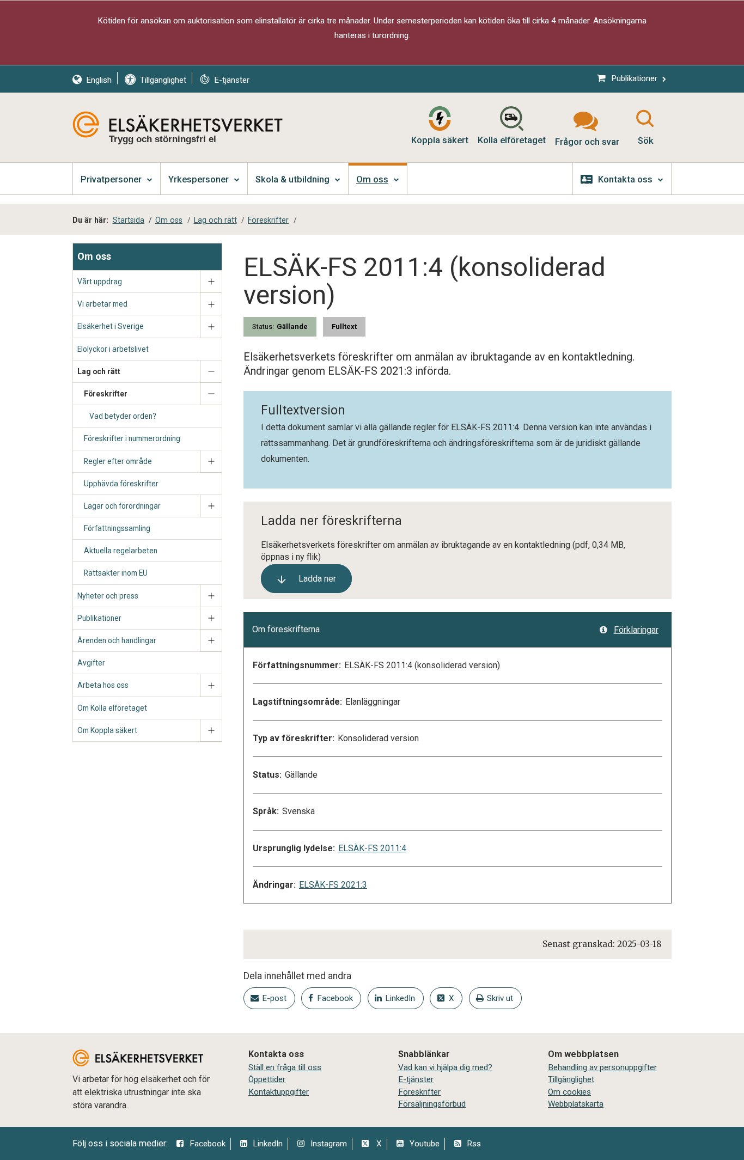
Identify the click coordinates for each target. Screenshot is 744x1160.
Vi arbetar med (102, 304)
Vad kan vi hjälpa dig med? (445, 1067)
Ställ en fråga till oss (284, 1067)
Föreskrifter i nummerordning (132, 438)
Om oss (94, 256)
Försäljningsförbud (432, 1104)
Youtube (425, 1144)
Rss (474, 1144)
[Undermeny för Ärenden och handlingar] (211, 641)
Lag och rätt (98, 371)
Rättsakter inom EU (116, 573)
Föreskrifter (105, 393)
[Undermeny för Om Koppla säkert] (211, 730)
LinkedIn (268, 1144)
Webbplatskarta (575, 1104)
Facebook (207, 1144)
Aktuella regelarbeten (120, 550)
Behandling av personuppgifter (602, 1067)
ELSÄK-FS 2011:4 (372, 848)
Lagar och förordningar (122, 506)
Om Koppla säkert (107, 730)
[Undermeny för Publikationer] (211, 618)
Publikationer (99, 618)
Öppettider (266, 1079)
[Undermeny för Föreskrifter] (211, 394)
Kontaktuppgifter (278, 1092)
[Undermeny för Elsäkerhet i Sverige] (211, 326)
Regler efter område (118, 461)
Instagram (328, 1144)
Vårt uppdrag (99, 281)
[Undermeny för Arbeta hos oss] (211, 685)
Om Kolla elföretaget (112, 708)
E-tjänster (416, 1079)
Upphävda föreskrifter (121, 483)
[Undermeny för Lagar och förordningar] (211, 506)
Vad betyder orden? (122, 416)
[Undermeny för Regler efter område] (211, 461)
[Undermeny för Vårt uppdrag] (211, 282)
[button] (306, 578)
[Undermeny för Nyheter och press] (211, 596)
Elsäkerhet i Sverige (110, 326)
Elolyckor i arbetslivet (113, 349)
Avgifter (91, 662)
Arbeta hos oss (103, 685)
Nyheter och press (107, 595)
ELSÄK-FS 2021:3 (333, 885)
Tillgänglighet (571, 1079)
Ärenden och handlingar (116, 640)
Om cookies (569, 1092)
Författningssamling (117, 528)
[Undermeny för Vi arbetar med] (211, 304)
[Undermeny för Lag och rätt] (211, 372)
